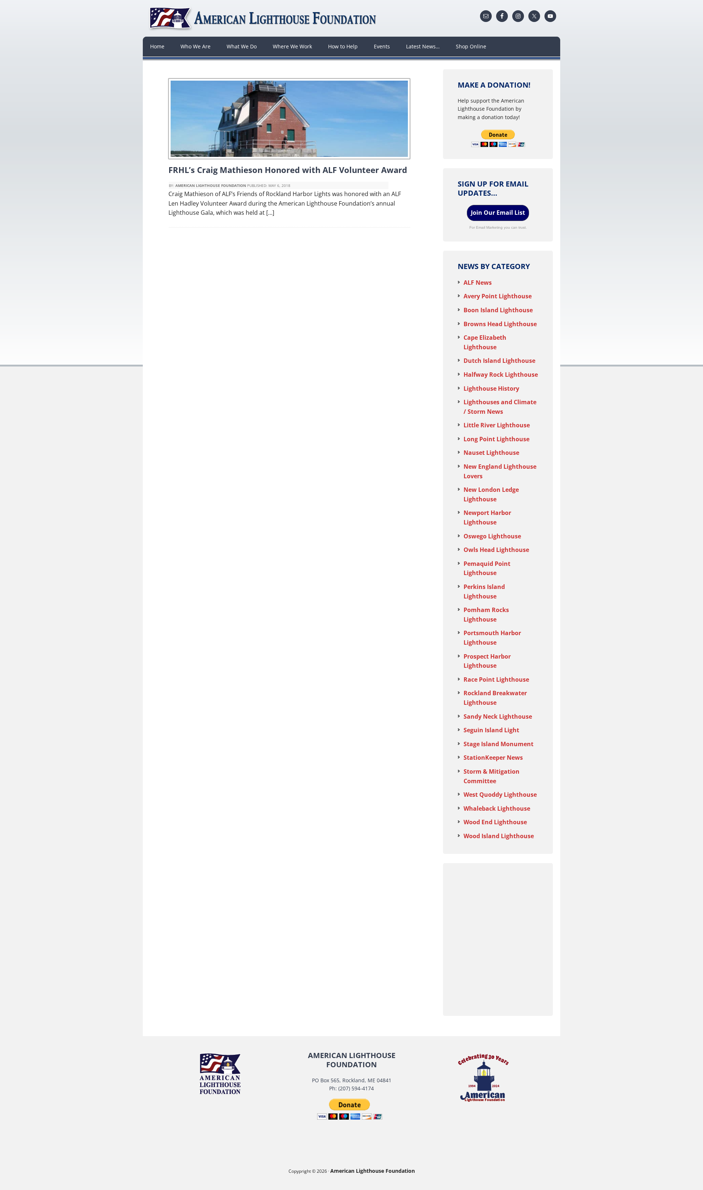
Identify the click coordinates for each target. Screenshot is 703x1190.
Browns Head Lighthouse (500, 324)
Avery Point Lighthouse (498, 296)
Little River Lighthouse (497, 425)
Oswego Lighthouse (492, 536)
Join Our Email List (498, 213)
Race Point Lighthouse (496, 679)
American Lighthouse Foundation (263, 18)
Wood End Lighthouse (495, 822)
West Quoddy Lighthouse (500, 795)
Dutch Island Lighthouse (499, 361)
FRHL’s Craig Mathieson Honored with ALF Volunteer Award (287, 169)
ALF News (478, 283)
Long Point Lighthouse (496, 439)
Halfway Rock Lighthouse (501, 375)
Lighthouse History (491, 388)
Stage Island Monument (498, 744)
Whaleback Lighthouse (497, 808)
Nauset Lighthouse (491, 453)
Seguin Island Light (491, 730)
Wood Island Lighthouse (499, 836)
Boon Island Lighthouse (498, 310)
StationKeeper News (493, 758)
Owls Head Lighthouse (496, 550)
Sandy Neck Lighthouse (498, 716)
